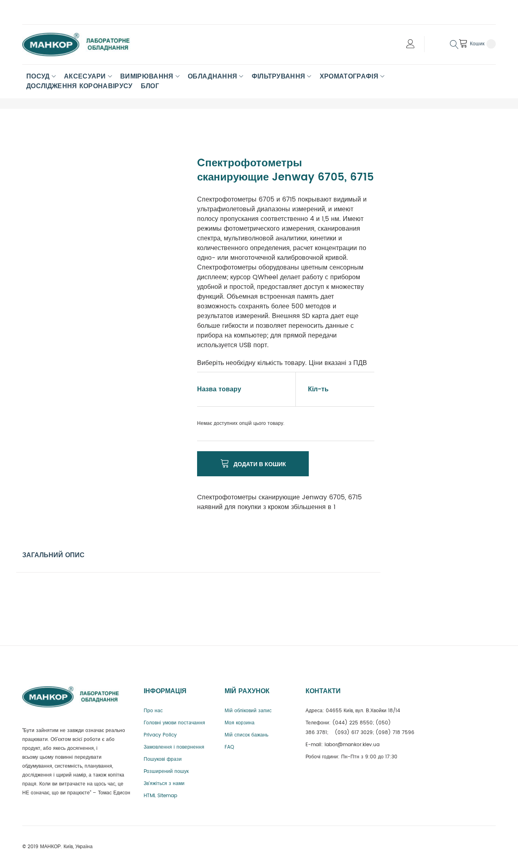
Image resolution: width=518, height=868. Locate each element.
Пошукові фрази (163, 759)
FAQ (229, 747)
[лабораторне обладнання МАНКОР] (83, 44)
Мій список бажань (246, 735)
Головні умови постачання (174, 723)
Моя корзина (240, 723)
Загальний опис (53, 555)
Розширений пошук (166, 771)
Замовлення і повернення (174, 747)
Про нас (153, 711)
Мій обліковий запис (248, 711)
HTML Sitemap (160, 796)
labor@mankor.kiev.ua (352, 745)
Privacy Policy (160, 735)
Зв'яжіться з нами (164, 783)
